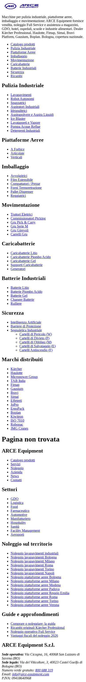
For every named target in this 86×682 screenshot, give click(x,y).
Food (14, 507)
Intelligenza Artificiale (26, 322)
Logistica (17, 503)
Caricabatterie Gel (23, 261)
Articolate (17, 153)
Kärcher (16, 369)
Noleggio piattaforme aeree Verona (35, 605)
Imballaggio (19, 56)
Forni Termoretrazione (26, 188)
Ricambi (16, 76)
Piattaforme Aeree (23, 52)
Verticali (16, 157)
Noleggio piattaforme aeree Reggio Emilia (40, 593)
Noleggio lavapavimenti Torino (32, 569)
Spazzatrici (18, 103)
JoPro (15, 404)
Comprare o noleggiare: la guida (33, 624)
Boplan (16, 412)
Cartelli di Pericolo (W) (35, 334)
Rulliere (16, 303)
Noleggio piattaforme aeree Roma (34, 597)
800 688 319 (44, 670)
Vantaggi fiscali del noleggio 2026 (34, 635)
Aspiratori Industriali (25, 107)
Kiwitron (17, 416)
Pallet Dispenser (22, 192)
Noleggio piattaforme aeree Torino (34, 601)
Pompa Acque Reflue (25, 126)
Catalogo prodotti (23, 44)
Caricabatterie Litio (24, 253)
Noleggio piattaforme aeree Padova (35, 589)
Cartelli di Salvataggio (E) (37, 346)
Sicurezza (17, 72)
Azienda (16, 472)
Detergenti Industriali (25, 130)
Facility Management (25, 530)
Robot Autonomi (22, 99)
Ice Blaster (18, 118)
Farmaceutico (20, 511)
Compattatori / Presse (25, 184)
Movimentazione (22, 60)
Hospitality (18, 522)
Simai (15, 396)
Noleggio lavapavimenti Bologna (34, 557)
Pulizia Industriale (23, 48)
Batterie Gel (19, 295)
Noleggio (17, 468)
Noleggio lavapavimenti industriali (34, 553)
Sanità (15, 526)
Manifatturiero (20, 518)
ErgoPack (17, 408)
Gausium (17, 389)
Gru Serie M (19, 226)
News (15, 476)
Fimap (15, 385)
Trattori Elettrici (21, 214)
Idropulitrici (19, 111)
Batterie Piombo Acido (26, 291)
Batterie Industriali (23, 68)
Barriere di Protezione (26, 326)
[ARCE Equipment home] (21, 9)
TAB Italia (18, 381)
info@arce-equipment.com (30, 674)
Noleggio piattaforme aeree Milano (35, 581)
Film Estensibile (22, 180)
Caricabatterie (20, 64)
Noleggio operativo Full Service (33, 631)
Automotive (19, 515)
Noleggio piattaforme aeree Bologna (36, 577)
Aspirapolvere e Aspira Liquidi (32, 114)
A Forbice (17, 149)
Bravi (14, 393)
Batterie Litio (20, 287)
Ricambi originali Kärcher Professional (38, 627)
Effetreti (16, 400)
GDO (15, 499)
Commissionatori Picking (28, 218)
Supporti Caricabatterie (27, 265)
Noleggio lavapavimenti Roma (32, 565)
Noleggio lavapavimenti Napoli (32, 573)
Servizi (15, 464)
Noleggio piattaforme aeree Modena (36, 585)
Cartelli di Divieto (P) (34, 338)
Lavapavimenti (21, 95)
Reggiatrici (18, 195)
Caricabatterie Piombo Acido (31, 257)
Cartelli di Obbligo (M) (35, 342)
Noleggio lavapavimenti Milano (33, 561)
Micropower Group (24, 377)
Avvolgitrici (19, 176)
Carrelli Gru (19, 234)
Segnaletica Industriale (26, 330)
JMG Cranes (19, 428)
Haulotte (16, 373)
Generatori (18, 269)
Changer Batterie (22, 299)
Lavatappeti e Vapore (25, 122)
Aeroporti (17, 534)
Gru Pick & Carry (23, 222)
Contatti (16, 480)
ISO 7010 (17, 420)
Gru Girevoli (19, 230)
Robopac (17, 424)
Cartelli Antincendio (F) (35, 350)
